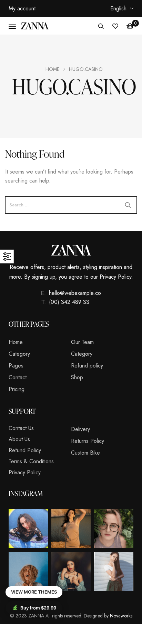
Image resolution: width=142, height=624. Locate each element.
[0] (129, 26)
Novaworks (121, 615)
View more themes (34, 592)
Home (52, 69)
